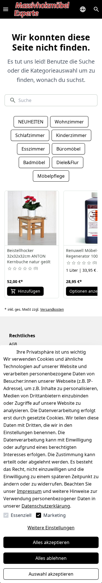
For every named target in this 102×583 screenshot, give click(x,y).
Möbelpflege (51, 176)
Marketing (54, 515)
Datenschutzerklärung (46, 506)
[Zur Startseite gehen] (42, 9)
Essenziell (21, 515)
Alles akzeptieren (51, 542)
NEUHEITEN (30, 122)
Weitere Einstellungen (51, 528)
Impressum (29, 491)
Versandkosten (52, 309)
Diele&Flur (67, 162)
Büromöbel (68, 149)
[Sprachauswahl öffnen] (82, 9)
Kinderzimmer (71, 135)
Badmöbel (34, 162)
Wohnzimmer (69, 122)
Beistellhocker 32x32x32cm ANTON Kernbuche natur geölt (28, 256)
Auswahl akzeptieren (51, 574)
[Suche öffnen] (96, 9)
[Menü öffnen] (5, 9)
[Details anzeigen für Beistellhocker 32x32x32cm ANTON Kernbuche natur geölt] (32, 218)
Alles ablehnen (51, 558)
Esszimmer (33, 149)
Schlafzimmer (30, 135)
